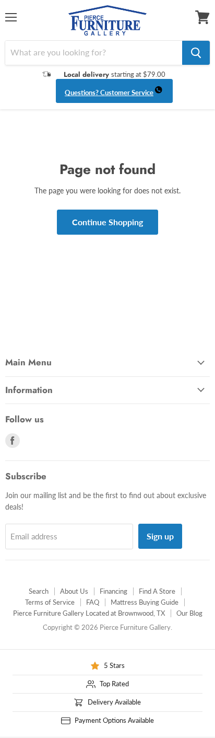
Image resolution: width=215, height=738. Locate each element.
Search (39, 591)
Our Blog (189, 613)
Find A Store (157, 591)
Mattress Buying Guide (144, 602)
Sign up (160, 536)
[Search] (196, 53)
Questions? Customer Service (109, 92)
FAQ (92, 602)
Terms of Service (50, 602)
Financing (113, 591)
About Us (74, 591)
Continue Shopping (107, 222)
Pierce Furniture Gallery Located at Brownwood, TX (89, 613)
